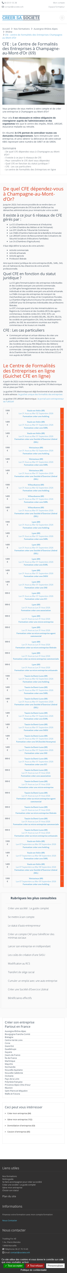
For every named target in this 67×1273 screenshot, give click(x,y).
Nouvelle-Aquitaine (14, 1069)
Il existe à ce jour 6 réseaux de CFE (23, 157)
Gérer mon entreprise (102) (19, 1119)
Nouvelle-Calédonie (14, 1072)
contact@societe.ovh (20, 1252)
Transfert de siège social (21, 972)
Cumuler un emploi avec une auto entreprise (32, 981)
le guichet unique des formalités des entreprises (40, 394)
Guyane (8, 1052)
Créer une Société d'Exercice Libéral (28, 989)
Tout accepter (14, 1265)
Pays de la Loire (12, 1078)
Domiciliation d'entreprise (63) (21, 1125)
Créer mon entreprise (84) (19, 1113)
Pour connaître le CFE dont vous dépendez (27, 160)
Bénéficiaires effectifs (20, 998)
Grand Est (9, 1046)
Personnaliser (55, 1265)
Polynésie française (13, 1081)
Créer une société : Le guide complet (28, 908)
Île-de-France (11, 1058)
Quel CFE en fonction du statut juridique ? (27, 163)
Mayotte (9, 1064)
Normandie (10, 1066)
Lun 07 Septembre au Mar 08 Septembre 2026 (36, 855)
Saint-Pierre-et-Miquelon (16, 1090)
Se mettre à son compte (21, 917)
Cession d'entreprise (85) (18, 1131)
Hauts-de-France (12, 1055)
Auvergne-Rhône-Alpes (15, 1031)
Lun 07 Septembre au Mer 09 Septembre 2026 (36, 844)
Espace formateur (57, 6)
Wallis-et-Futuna (12, 1093)
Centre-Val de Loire (13, 1040)
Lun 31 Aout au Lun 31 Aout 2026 (36, 607)
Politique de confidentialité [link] (34, 1270)
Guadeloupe (10, 1049)
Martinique (10, 1061)
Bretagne (9, 1037)
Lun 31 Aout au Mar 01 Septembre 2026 (36, 425)
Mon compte (59, 2)
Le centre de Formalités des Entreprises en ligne (30, 169)
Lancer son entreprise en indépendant (29, 946)
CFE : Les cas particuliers (18, 166)
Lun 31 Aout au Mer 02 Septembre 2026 (36, 413)
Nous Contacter (9, 1220)
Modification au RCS (19, 963)
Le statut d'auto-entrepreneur (24, 925)
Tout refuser (36, 1265)
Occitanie (9, 1075)
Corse (7, 1043)
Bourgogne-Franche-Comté (17, 1034)
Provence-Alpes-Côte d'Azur (18, 1084)
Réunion (9, 1087)
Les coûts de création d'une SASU (26, 955)
